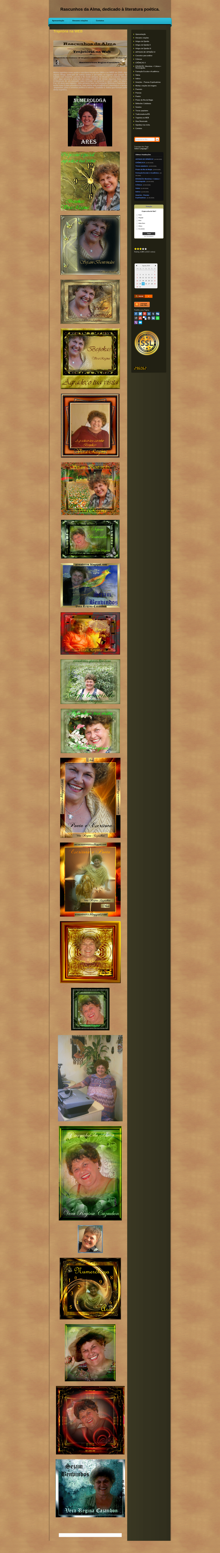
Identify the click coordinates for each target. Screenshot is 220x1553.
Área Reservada (141, 121)
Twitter (140, 314)
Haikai (137, 75)
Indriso (137, 79)
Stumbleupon (140, 318)
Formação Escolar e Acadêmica (147, 71)
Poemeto (138, 89)
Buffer (149, 318)
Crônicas (138, 59)
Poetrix (138, 96)
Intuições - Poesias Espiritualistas (148, 82)
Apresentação (58, 21)
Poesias (138, 93)
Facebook (136, 314)
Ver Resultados (149, 236)
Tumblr (153, 314)
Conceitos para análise (143, 56)
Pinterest (144, 314)
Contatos (100, 21)
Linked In (149, 314)
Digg (157, 314)
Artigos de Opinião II (143, 45)
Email (140, 322)
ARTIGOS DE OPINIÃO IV (145, 52)
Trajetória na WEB (142, 118)
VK (153, 318)
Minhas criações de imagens (146, 86)
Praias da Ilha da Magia (144, 100)
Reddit (136, 318)
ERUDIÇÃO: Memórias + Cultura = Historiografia (148, 67)
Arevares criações (80, 21)
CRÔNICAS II (140, 63)
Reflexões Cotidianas (143, 103)
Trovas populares (141, 111)
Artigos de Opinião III (143, 48)
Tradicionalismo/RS (142, 114)
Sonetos (138, 107)
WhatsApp (157, 318)
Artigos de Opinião (142, 41)
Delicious (144, 318)
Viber (136, 322)
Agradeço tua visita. (142, 125)
